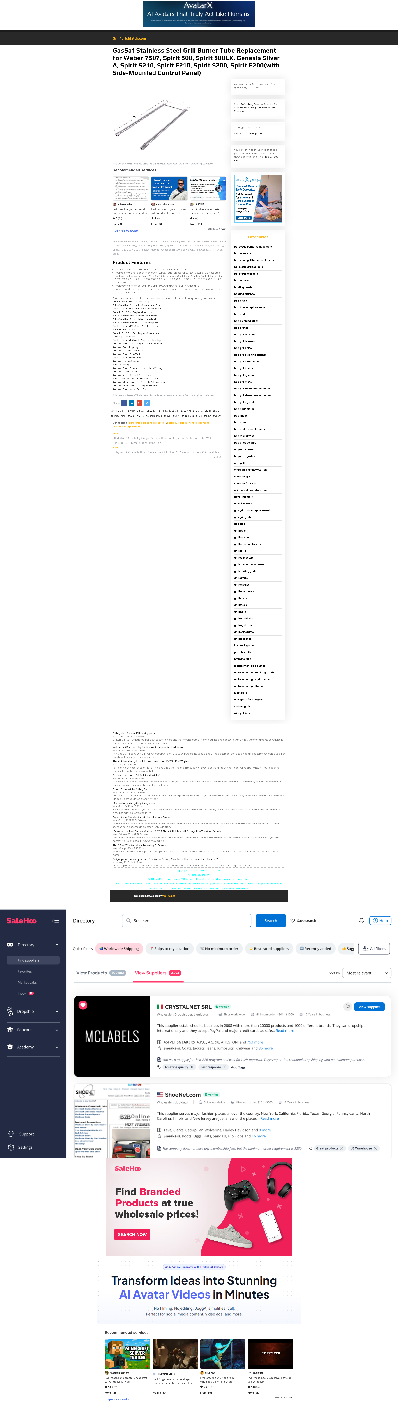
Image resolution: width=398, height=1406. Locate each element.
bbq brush (240, 300)
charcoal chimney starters (250, 469)
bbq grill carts (243, 348)
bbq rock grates (244, 436)
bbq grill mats (243, 382)
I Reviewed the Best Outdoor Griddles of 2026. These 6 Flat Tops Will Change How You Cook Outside (167, 831)
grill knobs (240, 605)
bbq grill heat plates (247, 361)
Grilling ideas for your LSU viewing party (134, 733)
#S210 (140, 415)
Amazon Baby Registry (125, 347)
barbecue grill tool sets (248, 267)
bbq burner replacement (249, 307)
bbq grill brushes (244, 334)
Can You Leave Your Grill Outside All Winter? (136, 775)
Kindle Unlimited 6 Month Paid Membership (137, 340)
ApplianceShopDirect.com (254, 133)
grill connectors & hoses (249, 564)
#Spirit (176, 415)
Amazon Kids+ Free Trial (126, 371)
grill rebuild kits (243, 618)
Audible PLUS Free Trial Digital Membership (136, 333)
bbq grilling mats (245, 402)
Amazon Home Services (126, 361)
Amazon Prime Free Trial (126, 354)
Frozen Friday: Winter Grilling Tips (130, 789)
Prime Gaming (121, 364)
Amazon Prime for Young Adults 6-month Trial (138, 343)
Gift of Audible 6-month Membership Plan (136, 319)
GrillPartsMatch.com (129, 38)
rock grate (240, 693)
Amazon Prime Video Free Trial (130, 389)
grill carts (240, 550)
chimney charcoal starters (250, 490)
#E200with (165, 411)
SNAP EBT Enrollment (124, 329)
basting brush (243, 287)
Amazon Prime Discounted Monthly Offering (137, 368)
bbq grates (241, 327)
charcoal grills (243, 476)
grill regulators (243, 625)
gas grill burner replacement (252, 510)
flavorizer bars (243, 503)
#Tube (207, 415)
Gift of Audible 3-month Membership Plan (136, 315)
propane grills (242, 659)
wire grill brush (243, 713)
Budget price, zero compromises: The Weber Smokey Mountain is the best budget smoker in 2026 (166, 859)
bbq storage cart (245, 442)
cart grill (239, 463)
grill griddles (242, 584)
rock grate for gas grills (248, 699)
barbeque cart (243, 280)
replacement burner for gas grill (254, 672)
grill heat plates (244, 591)
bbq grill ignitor (243, 368)
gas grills (239, 523)
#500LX (122, 411)
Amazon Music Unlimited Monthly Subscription (139, 382)
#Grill (207, 411)
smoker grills (242, 706)
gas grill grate (243, 517)
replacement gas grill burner (252, 679)
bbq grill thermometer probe (252, 388)
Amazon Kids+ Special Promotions (132, 375)
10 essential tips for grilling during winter (134, 803)
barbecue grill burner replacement (188, 422)
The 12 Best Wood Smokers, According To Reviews (140, 845)
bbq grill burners (244, 341)
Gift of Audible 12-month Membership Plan (137, 305)
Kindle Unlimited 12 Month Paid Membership (137, 326)
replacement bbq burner (249, 665)
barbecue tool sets (246, 273)
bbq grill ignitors (244, 375)
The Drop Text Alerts (124, 336)
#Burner (141, 411)
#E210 (175, 411)
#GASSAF (186, 411)
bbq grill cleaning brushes (250, 355)
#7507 (131, 411)
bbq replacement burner (249, 429)
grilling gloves (242, 638)
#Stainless (188, 415)
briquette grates (244, 456)
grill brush (240, 530)
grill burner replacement (127, 426)
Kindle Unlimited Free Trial (127, 357)
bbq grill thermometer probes (252, 395)
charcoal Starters (245, 483)
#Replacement (118, 415)
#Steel (199, 415)
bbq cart (239, 314)
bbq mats (240, 422)
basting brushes (244, 294)
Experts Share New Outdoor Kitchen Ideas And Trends (142, 817)
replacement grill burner (249, 686)
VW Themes (168, 896)
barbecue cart (243, 253)
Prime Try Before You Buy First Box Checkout (137, 378)
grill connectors (244, 557)
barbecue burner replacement (147, 422)
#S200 (131, 415)
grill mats (240, 611)
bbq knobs (241, 415)
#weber (217, 415)
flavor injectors (243, 496)
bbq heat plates (244, 409)
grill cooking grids (245, 571)
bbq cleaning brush (246, 321)
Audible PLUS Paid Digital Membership (134, 312)
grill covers (241, 578)
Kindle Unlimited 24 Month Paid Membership (137, 308)
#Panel (216, 411)
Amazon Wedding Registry (128, 350)
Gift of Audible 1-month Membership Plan (136, 322)
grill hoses (240, 598)
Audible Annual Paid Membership (131, 301)
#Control (152, 411)
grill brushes (241, 537)
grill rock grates (244, 632)
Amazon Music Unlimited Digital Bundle (135, 385)
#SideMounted (154, 415)
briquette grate (244, 449)
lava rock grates (244, 645)
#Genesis (198, 411)
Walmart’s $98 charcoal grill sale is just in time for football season (148, 747)
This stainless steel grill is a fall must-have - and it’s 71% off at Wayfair (151, 761)
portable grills (243, 652)
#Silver (167, 415)
